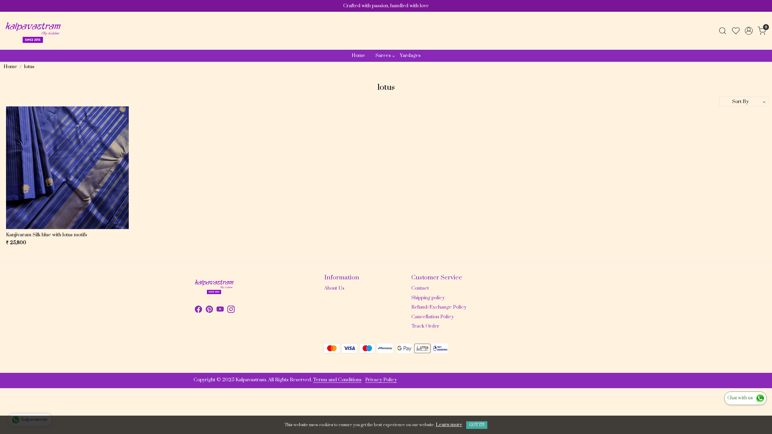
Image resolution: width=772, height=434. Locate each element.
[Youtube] (220, 310)
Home (358, 55)
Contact (420, 288)
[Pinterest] (209, 310)
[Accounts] (748, 31)
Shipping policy (428, 298)
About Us (334, 288)
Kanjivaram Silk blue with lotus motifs (46, 235)
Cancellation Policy (432, 317)
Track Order (425, 326)
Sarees (383, 55)
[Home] (34, 31)
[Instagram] (231, 310)
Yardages (410, 55)
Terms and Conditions (337, 380)
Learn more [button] (449, 425)
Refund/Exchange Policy (439, 307)
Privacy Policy (381, 380)
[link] (722, 31)
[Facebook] (198, 310)
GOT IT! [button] (476, 425)
